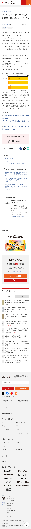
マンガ (3, 446)
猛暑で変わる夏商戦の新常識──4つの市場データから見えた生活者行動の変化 (16, 337)
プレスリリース (9, 159)
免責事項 (9, 505)
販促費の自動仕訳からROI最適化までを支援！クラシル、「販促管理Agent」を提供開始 (16, 173)
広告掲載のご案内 (8, 401)
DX (2, 422)
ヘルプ (8, 496)
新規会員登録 (16, 276)
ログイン (16, 280)
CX (17, 426)
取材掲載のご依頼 (23, 401)
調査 (17, 442)
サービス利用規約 (11, 510)
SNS (17, 429)
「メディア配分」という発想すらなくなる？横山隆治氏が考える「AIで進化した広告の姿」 (16, 323)
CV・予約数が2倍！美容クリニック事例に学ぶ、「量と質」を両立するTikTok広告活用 (16, 356)
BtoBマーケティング (21, 422)
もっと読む (7, 189)
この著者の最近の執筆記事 (18, 216)
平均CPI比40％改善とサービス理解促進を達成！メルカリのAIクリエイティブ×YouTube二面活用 (16, 343)
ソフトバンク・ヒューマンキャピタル (15, 163)
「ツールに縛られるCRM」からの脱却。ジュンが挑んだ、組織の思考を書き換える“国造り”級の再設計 (16, 330)
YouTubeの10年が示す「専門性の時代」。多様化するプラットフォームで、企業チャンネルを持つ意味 (16, 309)
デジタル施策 (5, 429)
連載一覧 (4, 449)
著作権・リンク (10, 498)
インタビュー (5, 442)
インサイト (5, 433)
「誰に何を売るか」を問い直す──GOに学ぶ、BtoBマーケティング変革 (15, 361)
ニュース (4, 408)
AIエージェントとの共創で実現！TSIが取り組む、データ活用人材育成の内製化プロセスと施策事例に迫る (16, 350)
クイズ (18, 446)
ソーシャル (10, 27)
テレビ (3, 426)
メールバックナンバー (17, 271)
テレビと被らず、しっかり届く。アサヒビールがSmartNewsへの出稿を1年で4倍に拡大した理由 (16, 302)
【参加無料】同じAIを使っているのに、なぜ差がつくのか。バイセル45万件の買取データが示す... (16, 186)
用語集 (4, 461)
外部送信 (9, 516)
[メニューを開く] (2, 2)
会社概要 (9, 508)
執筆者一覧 (19, 449)
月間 (22, 296)
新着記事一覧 (6, 413)
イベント (4, 456)
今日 (9, 296)
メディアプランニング (22, 433)
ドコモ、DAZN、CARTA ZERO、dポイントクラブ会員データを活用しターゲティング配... (16, 180)
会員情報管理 (10, 503)
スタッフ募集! (10, 500)
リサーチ (4, 27)
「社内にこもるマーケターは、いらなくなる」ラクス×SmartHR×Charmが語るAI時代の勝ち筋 (16, 316)
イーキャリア (8, 161)
